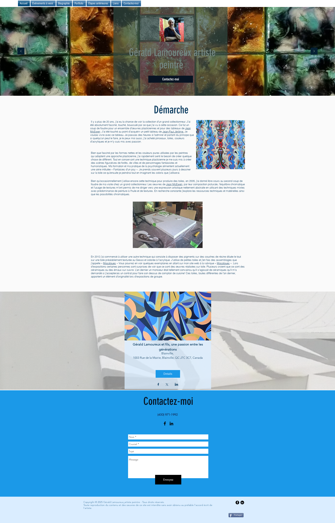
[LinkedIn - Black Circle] (242, 502)
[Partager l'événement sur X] (167, 384)
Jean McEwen (174, 184)
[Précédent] (20, 51)
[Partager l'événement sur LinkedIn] (176, 384)
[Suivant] (314, 51)
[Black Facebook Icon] (164, 423)
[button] (98, 3)
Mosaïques (109, 263)
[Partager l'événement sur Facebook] (158, 384)
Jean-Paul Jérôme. (173, 131)
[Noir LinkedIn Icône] (171, 423)
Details (167, 373)
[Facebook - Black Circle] (237, 502)
